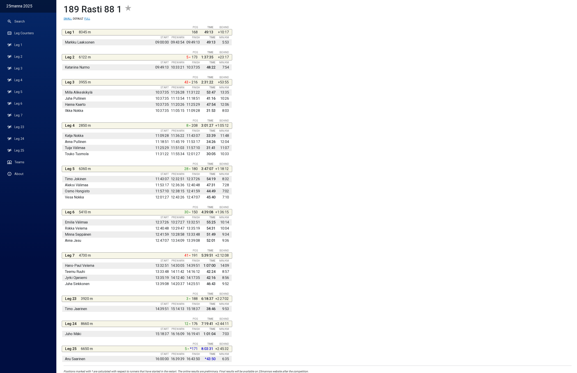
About (18, 174)
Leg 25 (19, 150)
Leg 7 (18, 115)
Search (19, 21)
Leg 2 (18, 57)
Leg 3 (18, 68)
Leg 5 (18, 92)
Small (68, 18)
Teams (19, 162)
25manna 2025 (19, 6)
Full (87, 18)
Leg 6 (18, 104)
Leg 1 (18, 45)
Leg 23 (19, 127)
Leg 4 (18, 80)
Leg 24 (19, 139)
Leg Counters (24, 33)
